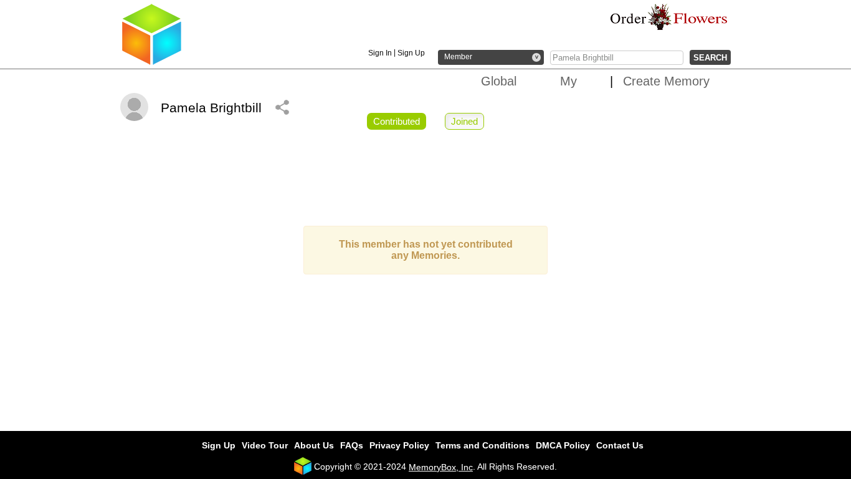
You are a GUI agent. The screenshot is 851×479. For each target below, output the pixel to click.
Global (498, 81)
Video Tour (265, 445)
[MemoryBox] (151, 62)
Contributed (396, 121)
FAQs (351, 445)
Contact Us (620, 445)
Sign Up (411, 53)
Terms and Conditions (482, 445)
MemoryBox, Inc (441, 467)
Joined (464, 121)
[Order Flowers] (668, 17)
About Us (314, 445)
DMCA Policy (563, 445)
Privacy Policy (399, 445)
